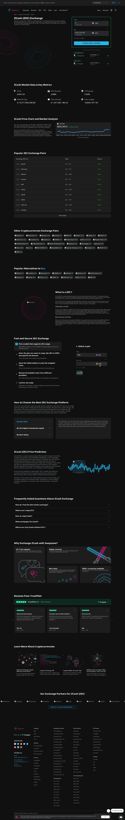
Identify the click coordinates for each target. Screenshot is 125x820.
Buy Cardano (76, 744)
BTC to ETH (56, 792)
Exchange (95, 759)
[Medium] (18, 747)
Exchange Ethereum (58, 733)
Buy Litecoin (76, 755)
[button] (115, 10)
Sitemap (95, 756)
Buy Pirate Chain (77, 771)
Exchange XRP (57, 750)
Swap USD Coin (97, 742)
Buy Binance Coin (77, 739)
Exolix (35, 771)
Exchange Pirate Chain (59, 774)
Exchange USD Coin (58, 766)
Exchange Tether (58, 736)
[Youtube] (15, 747)
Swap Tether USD (97, 739)
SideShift (36, 774)
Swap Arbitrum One (97, 750)
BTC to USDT (57, 805)
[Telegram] (18, 744)
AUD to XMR (76, 797)
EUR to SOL (76, 794)
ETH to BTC (56, 797)
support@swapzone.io (20, 757)
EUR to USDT (76, 792)
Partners (36, 757)
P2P (94, 764)
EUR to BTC (76, 778)
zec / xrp (68, 184)
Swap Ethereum (97, 731)
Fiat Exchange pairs (78, 775)
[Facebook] (27, 744)
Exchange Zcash (57, 769)
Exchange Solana (58, 742)
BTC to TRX (56, 794)
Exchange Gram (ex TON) (59, 761)
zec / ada (68, 210)
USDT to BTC (57, 789)
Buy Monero (76, 752)
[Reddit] (21, 744)
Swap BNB (95, 733)
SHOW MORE (62, 215)
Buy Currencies (77, 728)
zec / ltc (68, 179)
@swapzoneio (17, 766)
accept (105, 816)
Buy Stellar (75, 769)
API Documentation (38, 751)
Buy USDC (75, 761)
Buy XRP (75, 747)
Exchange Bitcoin (58, 731)
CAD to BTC (76, 789)
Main (15, 14)
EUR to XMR (76, 781)
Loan (94, 770)
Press (35, 733)
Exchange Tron (57, 752)
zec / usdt (68, 189)
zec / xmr (68, 174)
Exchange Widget (38, 745)
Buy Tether (75, 736)
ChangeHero (37, 776)
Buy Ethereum (76, 733)
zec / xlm (68, 194)
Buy (43, 268)
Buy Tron (75, 750)
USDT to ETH (57, 786)
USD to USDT (76, 802)
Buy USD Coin (76, 763)
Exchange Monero (58, 755)
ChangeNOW (37, 760)
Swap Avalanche (97, 744)
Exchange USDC (57, 763)
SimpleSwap (37, 765)
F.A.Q (35, 739)
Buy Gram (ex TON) (77, 758)
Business (36, 743)
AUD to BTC (76, 786)
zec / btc (68, 164)
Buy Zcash (75, 766)
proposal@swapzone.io (20, 761)
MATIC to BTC (57, 800)
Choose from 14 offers (91, 43)
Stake (94, 767)
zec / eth (68, 169)
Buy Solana (76, 742)
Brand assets (37, 736)
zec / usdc (68, 205)
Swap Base (95, 752)
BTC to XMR (56, 781)
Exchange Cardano (58, 744)
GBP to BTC (76, 783)
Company (36, 728)
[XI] (15, 744)
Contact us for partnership (61, 707)
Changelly (36, 763)
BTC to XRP (56, 783)
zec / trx (68, 200)
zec (79, 137)
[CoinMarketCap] (21, 747)
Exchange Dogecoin (58, 747)
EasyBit (35, 782)
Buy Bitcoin (76, 731)
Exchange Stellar (57, 771)
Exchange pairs (57, 778)
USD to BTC (76, 800)
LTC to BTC (56, 802)
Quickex (36, 784)
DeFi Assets (96, 728)
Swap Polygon (96, 747)
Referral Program (38, 753)
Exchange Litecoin (58, 758)
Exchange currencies (59, 728)
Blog (35, 731)
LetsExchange (37, 779)
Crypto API (36, 748)
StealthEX (36, 768)
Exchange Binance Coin (59, 739)
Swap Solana (96, 736)
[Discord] (24, 744)
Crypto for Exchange (23, 14)
